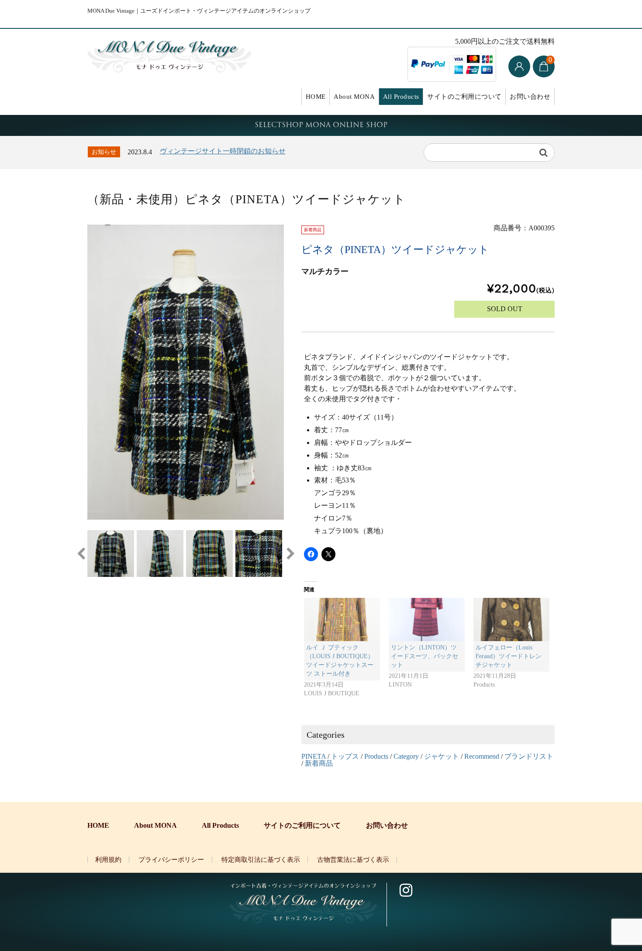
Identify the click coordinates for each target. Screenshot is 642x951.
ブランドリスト (528, 756)
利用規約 (108, 859)
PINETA (313, 756)
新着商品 (319, 763)
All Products (401, 96)
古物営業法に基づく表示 (353, 859)
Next (290, 553)
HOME (316, 96)
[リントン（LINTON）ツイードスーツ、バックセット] (427, 619)
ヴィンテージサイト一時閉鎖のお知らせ (223, 151)
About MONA (354, 96)
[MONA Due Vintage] (169, 54)
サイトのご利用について (464, 96)
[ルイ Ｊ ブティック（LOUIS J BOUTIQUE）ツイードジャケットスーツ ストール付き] (342, 619)
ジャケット (441, 756)
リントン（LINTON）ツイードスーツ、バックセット (424, 656)
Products (376, 756)
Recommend (481, 756)
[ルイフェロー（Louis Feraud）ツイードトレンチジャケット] (511, 619)
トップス (345, 756)
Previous (80, 553)
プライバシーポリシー (171, 859)
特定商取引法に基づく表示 (260, 859)
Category (406, 756)
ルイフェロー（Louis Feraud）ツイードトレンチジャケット (509, 656)
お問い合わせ (530, 96)
